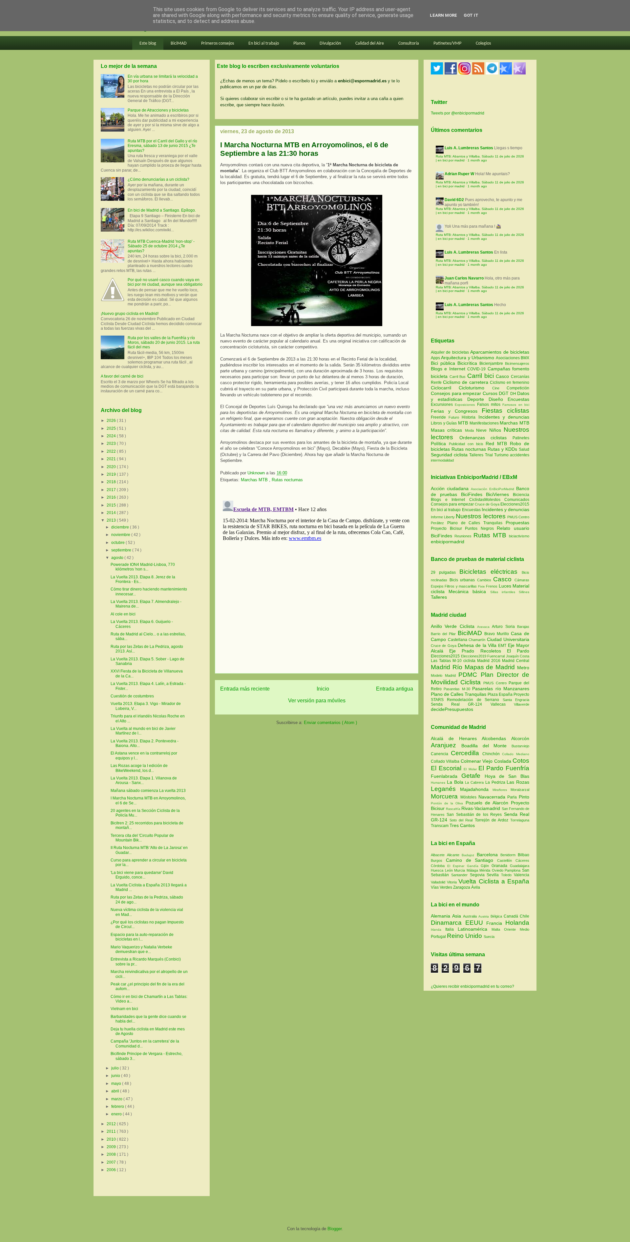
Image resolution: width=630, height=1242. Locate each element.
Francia (495, 923)
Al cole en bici (123, 614)
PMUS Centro (518, 517)
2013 (112, 520)
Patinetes (521, 438)
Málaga (473, 870)
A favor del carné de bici (122, 376)
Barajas (523, 627)
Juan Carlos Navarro (464, 278)
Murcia (460, 870)
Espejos (437, 586)
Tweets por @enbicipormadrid (457, 113)
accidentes (519, 455)
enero (117, 1114)
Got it (471, 15)
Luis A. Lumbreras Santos (469, 148)
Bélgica (497, 916)
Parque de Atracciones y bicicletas (158, 110)
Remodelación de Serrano (474, 699)
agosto (117, 557)
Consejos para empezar (457, 393)
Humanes (439, 782)
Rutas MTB (489, 535)
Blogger (334, 1228)
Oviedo (498, 870)
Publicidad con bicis (467, 444)
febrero (118, 1106)
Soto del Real (462, 820)
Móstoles (469, 797)
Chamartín (478, 640)
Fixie (481, 586)
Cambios (484, 580)
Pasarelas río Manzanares (500, 688)
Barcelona (488, 854)
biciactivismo (519, 536)
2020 (112, 467)
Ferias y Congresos (456, 411)
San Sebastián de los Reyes (475, 814)
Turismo (502, 455)
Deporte (478, 399)
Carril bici (481, 375)
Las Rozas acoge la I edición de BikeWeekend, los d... (139, 768)
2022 (112, 451)
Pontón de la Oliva (448, 803)
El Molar (471, 769)
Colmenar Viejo (477, 761)
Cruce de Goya (487, 504)
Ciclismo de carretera (466, 382)
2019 (112, 474)
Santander (460, 875)
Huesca (438, 870)
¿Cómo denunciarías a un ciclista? (158, 179)
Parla (513, 797)
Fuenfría (517, 768)
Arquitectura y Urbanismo (468, 357)
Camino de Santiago (471, 860)
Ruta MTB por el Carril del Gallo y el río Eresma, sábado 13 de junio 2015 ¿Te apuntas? (162, 146)
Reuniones (463, 536)
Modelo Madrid (444, 675)
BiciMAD (179, 43)
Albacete (439, 855)
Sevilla (494, 875)
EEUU (476, 922)
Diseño (498, 399)
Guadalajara (519, 866)
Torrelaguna (519, 820)
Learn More (443, 15)
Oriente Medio (516, 929)
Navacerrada (493, 796)
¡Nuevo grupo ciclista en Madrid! (129, 313)
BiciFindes (471, 494)
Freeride (440, 417)
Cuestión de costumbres (132, 696)
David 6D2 (454, 199)
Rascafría (453, 809)
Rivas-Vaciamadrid (481, 808)
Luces (505, 586)
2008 (112, 1154)
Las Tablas (441, 660)
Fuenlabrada (446, 776)
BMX (525, 358)
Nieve (482, 430)
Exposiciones (466, 404)
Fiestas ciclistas (505, 410)
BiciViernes (497, 494)
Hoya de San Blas (507, 776)
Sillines (524, 592)
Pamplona (513, 870)
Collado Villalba (446, 761)
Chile (524, 916)
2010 (112, 1139)
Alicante (454, 855)
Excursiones (443, 404)
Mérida (485, 870)
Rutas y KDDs (503, 449)
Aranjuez (446, 745)
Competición (518, 388)
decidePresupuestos (452, 709)
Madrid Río (448, 667)
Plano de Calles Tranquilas (474, 523)
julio (115, 1068)
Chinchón (492, 754)
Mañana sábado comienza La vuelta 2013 (148, 790)
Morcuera (445, 796)
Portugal (439, 936)
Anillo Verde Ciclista (454, 626)
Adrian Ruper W (459, 174)
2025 (112, 428)
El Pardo (518, 650)
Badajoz (469, 855)
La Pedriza (496, 782)
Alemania (441, 916)
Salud (524, 449)
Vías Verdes (442, 887)
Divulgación (330, 43)
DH (513, 393)
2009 (112, 1147)
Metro (523, 667)
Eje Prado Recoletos (478, 650)
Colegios (483, 43)
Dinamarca (448, 922)
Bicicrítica (468, 363)
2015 (112, 505)
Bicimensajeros (517, 363)
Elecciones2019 (474, 656)
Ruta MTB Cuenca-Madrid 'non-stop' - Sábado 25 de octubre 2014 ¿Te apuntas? (161, 246)
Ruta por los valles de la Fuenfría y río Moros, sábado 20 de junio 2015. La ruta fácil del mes (164, 343)
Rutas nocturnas (287, 479)
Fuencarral (496, 656)
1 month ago (477, 160)
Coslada (503, 761)
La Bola (456, 782)
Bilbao (523, 855)
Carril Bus (458, 377)
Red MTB (498, 443)
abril (115, 1091)
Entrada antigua (394, 689)
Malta (498, 929)
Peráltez (437, 523)
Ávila (475, 887)
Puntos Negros (479, 528)
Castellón (506, 860)
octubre (118, 542)
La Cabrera (475, 782)
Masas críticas (448, 430)
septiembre (121, 550)
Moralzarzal (520, 790)
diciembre (120, 527)
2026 (112, 420)
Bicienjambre (492, 363)
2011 (112, 1131)
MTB (464, 422)
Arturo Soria (504, 626)
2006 (112, 1170)
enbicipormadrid (447, 541)
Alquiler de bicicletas (450, 352)
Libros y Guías (444, 423)
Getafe (473, 775)
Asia (457, 916)
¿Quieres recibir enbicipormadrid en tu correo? (472, 986)
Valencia (521, 875)
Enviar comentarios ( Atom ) (330, 722)
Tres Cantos (462, 825)
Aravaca (484, 627)
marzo (117, 1099)
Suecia (489, 937)
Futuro (455, 417)
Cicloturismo (475, 387)
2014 (112, 512)
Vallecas (502, 704)
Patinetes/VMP (447, 43)
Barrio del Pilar (444, 634)
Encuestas (518, 399)
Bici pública (444, 363)
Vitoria (452, 882)
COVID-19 (477, 369)
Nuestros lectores (480, 516)
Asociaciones (508, 358)
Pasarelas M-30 (458, 689)
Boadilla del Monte (486, 745)
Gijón (486, 866)
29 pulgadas (443, 572)
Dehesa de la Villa (478, 645)
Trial (489, 455)
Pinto (524, 796)
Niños (496, 430)
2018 (112, 482)
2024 (112, 436)
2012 (112, 1124)
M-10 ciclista (464, 660)
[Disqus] (316, 580)
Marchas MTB (255, 479)
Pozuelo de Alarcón (488, 802)
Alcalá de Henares (456, 738)
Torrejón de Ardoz (492, 820)
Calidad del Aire (369, 43)
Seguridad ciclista (450, 454)
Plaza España (501, 694)
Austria (484, 916)
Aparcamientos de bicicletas (499, 352)
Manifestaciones (485, 423)
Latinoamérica (475, 929)
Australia (470, 916)
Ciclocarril (445, 387)
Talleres (477, 455)
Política (440, 443)
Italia (451, 929)
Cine (499, 388)
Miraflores (502, 790)
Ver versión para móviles (317, 700)
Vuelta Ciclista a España (493, 881)
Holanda (517, 922)
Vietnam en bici (124, 1008)
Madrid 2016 (489, 660)
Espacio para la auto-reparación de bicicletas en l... (142, 937)
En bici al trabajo (263, 43)
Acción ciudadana (450, 488)
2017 (112, 489)
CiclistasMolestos (484, 499)
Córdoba (439, 866)
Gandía (474, 866)
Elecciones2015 (514, 504)
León (449, 870)
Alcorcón (520, 738)
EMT (503, 645)
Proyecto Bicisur (446, 528)
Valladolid (439, 882)
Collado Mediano (515, 754)
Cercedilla (466, 753)
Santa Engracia (516, 700)
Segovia (478, 875)
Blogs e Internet (449, 368)
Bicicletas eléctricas (488, 571)
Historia (470, 417)
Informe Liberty (443, 517)
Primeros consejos (217, 43)
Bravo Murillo (497, 633)
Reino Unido (465, 935)
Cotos (521, 760)
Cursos (491, 393)
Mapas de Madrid (491, 667)
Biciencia (521, 494)
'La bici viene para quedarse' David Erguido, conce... (142, 875)
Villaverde (521, 704)
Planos (299, 43)
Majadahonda (476, 789)
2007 (112, 1162)
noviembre (121, 534)
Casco (503, 376)
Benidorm (509, 855)
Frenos (491, 586)
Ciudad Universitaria (508, 639)
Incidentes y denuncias (503, 417)
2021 (112, 459)
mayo (116, 1083)
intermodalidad (442, 460)
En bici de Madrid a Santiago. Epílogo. (162, 210)
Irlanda (438, 929)
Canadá (512, 916)
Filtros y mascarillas (461, 586)
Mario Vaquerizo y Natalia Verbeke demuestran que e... (141, 949)
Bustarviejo (520, 746)
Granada (501, 865)
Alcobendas (496, 738)
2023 (112, 443)
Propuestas (517, 522)
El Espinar (457, 866)
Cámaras (521, 580)
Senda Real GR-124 (461, 704)
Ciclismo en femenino (509, 382)
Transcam (440, 825)
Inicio (323, 689)
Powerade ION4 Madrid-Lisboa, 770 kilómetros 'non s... (143, 566)
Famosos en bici (515, 404)
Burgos (438, 860)
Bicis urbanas (462, 580)
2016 (112, 497)
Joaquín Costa (518, 656)
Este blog (147, 43)
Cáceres (522, 860)
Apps (436, 358)
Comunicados (516, 499)
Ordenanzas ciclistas (486, 437)
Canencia (441, 754)
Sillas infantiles (502, 592)
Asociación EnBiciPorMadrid (492, 489)
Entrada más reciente (245, 689)
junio (116, 1075)
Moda (470, 430)
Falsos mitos (490, 404)
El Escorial (447, 768)
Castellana (458, 639)
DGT (504, 393)
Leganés (445, 788)
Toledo (507, 875)
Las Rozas (518, 782)
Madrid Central (515, 660)
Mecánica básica (467, 591)
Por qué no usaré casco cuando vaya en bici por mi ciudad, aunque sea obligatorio (165, 282)
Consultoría (408, 43)
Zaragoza (462, 887)
